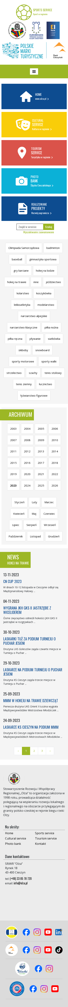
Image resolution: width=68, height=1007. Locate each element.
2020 (27, 474)
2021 (41, 474)
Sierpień (31, 525)
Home (9, 833)
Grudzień (53, 536)
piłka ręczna (15, 338)
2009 (41, 440)
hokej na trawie (16, 282)
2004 (27, 428)
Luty (34, 502)
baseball (17, 259)
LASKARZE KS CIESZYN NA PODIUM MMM (31, 727)
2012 (27, 451)
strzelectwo (14, 373)
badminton (53, 248)
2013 (41, 451)
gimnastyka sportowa (42, 259)
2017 (41, 463)
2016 (27, 463)
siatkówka (54, 338)
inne (36, 282)
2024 (27, 485)
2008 (27, 440)
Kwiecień (18, 513)
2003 (13, 428)
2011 (13, 451)
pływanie (35, 338)
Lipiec (15, 525)
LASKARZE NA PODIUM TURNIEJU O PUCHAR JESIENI (32, 672)
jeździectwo (53, 282)
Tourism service (46, 838)
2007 (13, 440)
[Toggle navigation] (34, 71)
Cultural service (15, 838)
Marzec (49, 502)
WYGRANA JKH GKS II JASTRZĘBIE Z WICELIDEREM (27, 610)
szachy (33, 373)
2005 (41, 428)
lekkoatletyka (22, 304)
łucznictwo (45, 384)
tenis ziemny (24, 384)
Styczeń (19, 502)
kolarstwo (23, 293)
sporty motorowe (23, 361)
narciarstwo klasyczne (23, 327)
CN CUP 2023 (12, 581)
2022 (54, 474)
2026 (54, 485)
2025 (41, 485)
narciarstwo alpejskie (34, 316)
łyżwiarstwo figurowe (34, 395)
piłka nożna (51, 327)
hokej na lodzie (45, 270)
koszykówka (43, 293)
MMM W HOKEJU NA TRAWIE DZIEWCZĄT (30, 700)
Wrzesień (50, 525)
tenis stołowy (53, 373)
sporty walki (48, 361)
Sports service (44, 833)
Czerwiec (49, 513)
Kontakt (40, 844)
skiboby (23, 350)
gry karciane (21, 270)
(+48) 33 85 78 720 (21, 878)
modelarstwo (46, 304)
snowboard (42, 350)
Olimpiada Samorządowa (23, 248)
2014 (54, 451)
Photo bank (13, 844)
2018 (54, 463)
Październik (16, 536)
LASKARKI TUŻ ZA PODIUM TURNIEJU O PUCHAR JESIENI (29, 641)
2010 (54, 440)
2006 (54, 428)
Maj (34, 513)
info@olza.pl (21, 883)
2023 (13, 485)
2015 (13, 463)
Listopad (35, 536)
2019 (13, 474)
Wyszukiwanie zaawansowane (38, 232)
